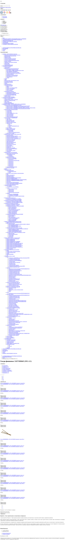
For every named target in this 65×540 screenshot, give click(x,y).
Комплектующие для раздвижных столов (11, 80)
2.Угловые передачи (12, 318)
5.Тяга (10, 291)
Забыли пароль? (8, 7)
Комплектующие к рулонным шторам (11, 109)
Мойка (7, 86)
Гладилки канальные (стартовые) (10, 58)
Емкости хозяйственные (8, 98)
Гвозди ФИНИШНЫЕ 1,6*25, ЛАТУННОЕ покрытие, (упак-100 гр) (12, 498)
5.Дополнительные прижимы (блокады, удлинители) (18, 321)
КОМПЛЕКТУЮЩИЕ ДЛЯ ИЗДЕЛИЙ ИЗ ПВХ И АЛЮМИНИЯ (14, 104)
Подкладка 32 (11, 161)
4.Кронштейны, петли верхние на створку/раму (17, 330)
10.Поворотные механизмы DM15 (14, 269)
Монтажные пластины (10, 176)
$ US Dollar (4, 22)
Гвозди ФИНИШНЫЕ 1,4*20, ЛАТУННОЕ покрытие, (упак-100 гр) (12, 439)
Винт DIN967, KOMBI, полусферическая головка (15, 70)
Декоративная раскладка (10, 154)
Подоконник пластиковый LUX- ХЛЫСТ (13, 198)
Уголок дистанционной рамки (11, 166)
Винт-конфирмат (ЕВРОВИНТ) (12, 71)
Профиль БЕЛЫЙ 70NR (10, 240)
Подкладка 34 (11, 162)
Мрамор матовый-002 (12, 220)
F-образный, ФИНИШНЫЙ (13, 194)
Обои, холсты (6, 101)
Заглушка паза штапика (10, 140)
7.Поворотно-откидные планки (14, 279)
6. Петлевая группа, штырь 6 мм (14, 278)
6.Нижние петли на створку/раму (14, 322)
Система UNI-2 (9, 112)
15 (2, 376)
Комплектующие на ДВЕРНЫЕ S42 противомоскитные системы (17, 106)
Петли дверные (9, 127)
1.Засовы (10, 317)
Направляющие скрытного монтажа (12, 93)
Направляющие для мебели (9, 91)
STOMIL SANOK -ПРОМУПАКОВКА (13, 251)
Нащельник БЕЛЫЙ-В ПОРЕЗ (11, 178)
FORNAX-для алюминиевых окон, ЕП (13, 282)
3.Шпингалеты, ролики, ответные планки (16, 289)
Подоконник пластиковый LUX (10, 197)
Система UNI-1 (9, 111)
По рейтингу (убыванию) (6, 370)
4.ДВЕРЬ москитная (10, 342)
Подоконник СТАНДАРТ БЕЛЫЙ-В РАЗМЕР (14, 202)
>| (2, 508)
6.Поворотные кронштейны (13, 332)
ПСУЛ (10, 172)
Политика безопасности (6, 533)
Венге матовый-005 (12, 216)
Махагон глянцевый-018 (13, 211)
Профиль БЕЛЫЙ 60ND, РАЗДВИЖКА (13, 241)
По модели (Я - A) (5, 372)
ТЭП (7, 255)
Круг (9, 124)
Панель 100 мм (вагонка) (13, 188)
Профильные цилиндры (10, 129)
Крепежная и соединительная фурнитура (11, 68)
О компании (4, 349)
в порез (7, 253)
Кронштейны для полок (8, 82)
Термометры (8, 151)
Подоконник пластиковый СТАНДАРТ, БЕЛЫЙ (12, 200)
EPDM (7, 250)
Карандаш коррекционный (11, 142)
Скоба (10, 126)
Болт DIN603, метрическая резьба (12, 69)
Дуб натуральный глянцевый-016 (14, 209)
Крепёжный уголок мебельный (11, 75)
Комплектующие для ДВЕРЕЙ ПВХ (10, 117)
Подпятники (8, 146)
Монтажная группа (7, 169)
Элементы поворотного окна (14, 285)
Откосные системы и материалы (10, 185)
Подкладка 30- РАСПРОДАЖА (14, 160)
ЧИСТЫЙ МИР (5, 48)
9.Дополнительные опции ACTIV (14, 316)
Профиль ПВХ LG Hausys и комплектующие (12, 237)
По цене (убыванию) (6, 369)
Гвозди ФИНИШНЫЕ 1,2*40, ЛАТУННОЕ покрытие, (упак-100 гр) (12, 413)
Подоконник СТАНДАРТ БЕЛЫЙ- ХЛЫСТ (14, 201)
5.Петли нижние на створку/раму (14, 331)
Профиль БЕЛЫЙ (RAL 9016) (14, 229)
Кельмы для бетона (7, 61)
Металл (5, 168)
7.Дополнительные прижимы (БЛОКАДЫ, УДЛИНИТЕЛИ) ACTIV (20, 314)
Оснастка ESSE (9, 336)
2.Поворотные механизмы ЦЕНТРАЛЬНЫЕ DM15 (17, 300)
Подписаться (3, 513)
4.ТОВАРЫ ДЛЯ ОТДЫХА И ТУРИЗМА (9, 41)
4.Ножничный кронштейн (13, 302)
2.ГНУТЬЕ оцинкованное (10, 340)
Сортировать (3, 363)
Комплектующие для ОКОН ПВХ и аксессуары (12, 134)
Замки (5, 79)
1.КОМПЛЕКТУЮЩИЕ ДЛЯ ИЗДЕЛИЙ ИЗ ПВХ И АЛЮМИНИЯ (14, 38)
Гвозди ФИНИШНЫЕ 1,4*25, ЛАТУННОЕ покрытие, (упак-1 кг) (11, 446)
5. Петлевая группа (12, 263)
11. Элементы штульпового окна (14, 259)
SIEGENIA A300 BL (10, 294)
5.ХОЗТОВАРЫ (5, 42)
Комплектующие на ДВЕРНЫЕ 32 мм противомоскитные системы (18, 105)
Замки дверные (9, 119)
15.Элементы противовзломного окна (15, 274)
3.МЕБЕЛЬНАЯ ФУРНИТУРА (7, 40)
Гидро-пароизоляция (10, 170)
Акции (3, 50)
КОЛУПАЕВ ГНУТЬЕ (10, 344)
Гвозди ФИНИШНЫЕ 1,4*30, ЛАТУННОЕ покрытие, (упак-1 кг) (11, 461)
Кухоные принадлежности (9, 103)
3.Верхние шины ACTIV (13, 310)
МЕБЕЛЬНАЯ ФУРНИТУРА (7, 65)
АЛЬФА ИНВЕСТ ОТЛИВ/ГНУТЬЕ (12, 343)
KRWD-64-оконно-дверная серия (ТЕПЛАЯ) (14, 227)
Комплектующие (7, 56)
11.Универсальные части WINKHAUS (15, 327)
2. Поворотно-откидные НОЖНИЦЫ (15, 260)
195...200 (10, 346)
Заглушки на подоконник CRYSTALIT (13, 204)
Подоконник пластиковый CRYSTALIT (11, 203)
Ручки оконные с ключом (10, 150)
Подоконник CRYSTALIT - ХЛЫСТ (12, 205)
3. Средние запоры (12, 261)
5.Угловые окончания (12, 277)
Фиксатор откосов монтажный (14, 192)
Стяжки (7, 77)
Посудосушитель (9, 90)
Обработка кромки (7, 57)
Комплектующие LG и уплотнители (12, 238)
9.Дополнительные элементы (14, 281)
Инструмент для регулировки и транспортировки (15, 173)
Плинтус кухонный (9, 89)
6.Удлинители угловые (12, 304)
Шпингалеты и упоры (10, 133)
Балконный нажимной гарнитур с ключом (13, 136)
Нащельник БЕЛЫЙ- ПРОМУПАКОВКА (13, 177)
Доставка (4, 49)
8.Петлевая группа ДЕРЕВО (13, 306)
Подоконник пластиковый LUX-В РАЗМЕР (14, 199)
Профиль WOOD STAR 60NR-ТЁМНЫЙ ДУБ (14, 245)
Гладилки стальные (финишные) (10, 59)
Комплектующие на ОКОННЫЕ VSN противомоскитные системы (18, 108)
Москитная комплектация (13, 234)
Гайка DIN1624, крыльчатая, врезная (12, 72)
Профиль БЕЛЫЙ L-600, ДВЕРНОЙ (12, 242)
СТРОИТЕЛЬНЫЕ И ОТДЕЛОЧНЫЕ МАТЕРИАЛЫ (11, 47)
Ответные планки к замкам (11, 122)
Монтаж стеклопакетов (10, 175)
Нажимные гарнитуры (10, 121)
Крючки (5, 83)
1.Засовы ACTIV (11, 308)
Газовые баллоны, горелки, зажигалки (11, 99)
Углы (9, 196)
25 (2, 377)
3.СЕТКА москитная (10, 341)
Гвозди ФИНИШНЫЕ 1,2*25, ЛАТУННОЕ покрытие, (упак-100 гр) (12, 384)
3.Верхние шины (11, 319)
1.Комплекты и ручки (12, 287)
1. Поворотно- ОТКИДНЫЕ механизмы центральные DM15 (19, 257)
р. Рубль (4, 23)
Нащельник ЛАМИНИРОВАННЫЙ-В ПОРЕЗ (14, 180)
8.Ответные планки (12, 280)
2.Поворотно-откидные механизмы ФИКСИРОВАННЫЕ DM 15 (20, 275)
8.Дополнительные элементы (14, 324)
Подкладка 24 (11, 159)
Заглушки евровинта (10, 74)
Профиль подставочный (10, 147)
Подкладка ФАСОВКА (13, 158)
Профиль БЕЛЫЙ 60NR (10, 239)
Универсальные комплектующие (12, 116)
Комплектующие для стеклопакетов (10, 152)
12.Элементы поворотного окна (14, 271)
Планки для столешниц (10, 88)
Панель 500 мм (11, 191)
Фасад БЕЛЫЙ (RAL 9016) (13, 225)
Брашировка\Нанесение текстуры (10, 55)
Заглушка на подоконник (10, 139)
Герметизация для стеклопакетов (12, 153)
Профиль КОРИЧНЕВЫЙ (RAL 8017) (15, 230)
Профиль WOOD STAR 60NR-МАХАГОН (13, 244)
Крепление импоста (9, 143)
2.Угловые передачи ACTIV (13, 309)
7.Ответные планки (12, 323)
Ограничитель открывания (11, 144)
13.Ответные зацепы (12, 298)
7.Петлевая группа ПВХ (13, 305)
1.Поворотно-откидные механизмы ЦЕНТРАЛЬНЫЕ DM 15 (19, 268)
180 (9, 345)
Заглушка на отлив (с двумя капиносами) (13, 138)
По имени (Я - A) (5, 367)
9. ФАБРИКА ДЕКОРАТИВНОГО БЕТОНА (10, 44)
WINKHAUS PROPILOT (10, 325)
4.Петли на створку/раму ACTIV (14, 311)
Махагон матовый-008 (12, 219)
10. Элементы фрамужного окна (14, 258)
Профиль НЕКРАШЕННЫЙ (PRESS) (15, 231)
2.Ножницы (11, 288)
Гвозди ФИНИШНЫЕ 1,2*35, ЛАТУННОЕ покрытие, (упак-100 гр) (12, 406)
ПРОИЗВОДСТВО (7, 338)
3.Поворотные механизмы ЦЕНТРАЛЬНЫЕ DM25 (17, 301)
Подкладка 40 (11, 164)
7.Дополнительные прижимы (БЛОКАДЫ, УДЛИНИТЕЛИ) (19, 333)
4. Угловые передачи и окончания (14, 262)
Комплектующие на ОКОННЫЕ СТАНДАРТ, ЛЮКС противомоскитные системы (20, 107)
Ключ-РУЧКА (11, 131)
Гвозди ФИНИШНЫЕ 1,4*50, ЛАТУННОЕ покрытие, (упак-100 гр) (12, 490)
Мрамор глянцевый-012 (13, 212)
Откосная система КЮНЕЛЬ (13, 186)
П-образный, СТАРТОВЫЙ (13, 195)
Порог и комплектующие (10, 128)
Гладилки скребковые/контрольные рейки (11, 60)
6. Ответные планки (12, 264)
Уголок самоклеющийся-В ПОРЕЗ (12, 184)
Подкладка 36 (11, 163)
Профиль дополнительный (11, 247)
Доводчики (8, 118)
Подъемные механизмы (8, 81)
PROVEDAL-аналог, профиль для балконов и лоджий (15, 232)
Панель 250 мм (11, 189)
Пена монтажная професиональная (12, 182)
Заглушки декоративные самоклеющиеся (13, 73)
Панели (7, 187)
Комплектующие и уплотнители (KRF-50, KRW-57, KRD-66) (19, 224)
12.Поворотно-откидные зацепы (14, 297)
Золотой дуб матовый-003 (13, 218)
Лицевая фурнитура (7, 84)
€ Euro (4, 21)
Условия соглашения (6, 534)
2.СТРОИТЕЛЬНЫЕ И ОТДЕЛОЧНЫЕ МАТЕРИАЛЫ (12, 39)
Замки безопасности (10, 141)
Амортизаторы (7, 67)
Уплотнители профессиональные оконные (11, 249)
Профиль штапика (9, 248)
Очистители (8, 181)
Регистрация (2, 7)
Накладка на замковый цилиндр (14, 132)
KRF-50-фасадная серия (10, 223)
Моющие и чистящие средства (9, 100)
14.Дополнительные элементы (14, 299)
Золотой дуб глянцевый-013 (13, 210)
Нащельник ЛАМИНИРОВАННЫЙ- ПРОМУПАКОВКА (16, 179)
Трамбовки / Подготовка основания (10, 62)
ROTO (7, 292)
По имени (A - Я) (5, 366)
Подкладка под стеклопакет (11, 157)
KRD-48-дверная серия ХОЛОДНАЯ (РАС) (13, 222)
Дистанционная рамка (10, 156)
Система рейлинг (7, 95)
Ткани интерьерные (9, 114)
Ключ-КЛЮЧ (11, 130)
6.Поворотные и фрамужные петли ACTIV (16, 313)
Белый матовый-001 (12, 215)
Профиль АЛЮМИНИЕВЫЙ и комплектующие (12, 221)
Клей (7, 174)
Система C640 (11, 235)
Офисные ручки (9, 123)
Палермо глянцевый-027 (13, 213)
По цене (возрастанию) (6, 368)
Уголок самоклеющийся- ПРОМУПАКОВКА (14, 183)
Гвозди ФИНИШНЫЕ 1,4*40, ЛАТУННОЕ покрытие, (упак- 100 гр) (12, 483)
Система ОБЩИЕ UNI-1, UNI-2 (12, 113)
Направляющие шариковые (11, 94)
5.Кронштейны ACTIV (13, 312)
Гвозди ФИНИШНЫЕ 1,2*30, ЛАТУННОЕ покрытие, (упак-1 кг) (11, 391)
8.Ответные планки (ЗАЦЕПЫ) (14, 334)
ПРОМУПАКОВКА (10, 254)
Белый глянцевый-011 (12, 206)
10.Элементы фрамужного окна (14, 296)
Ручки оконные (9, 149)
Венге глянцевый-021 (12, 208)
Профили (8, 193)
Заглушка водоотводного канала (12, 137)
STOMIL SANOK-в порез (10, 252)
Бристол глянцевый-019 (13, 207)
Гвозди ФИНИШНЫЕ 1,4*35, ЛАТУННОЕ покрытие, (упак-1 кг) (11, 476)
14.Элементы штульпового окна (14, 273)
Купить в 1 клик (3, 389)
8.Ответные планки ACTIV (13, 315)
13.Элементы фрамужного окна (14, 272)
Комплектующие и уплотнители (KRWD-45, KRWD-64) (18, 228)
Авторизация (4, 17)
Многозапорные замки (10, 120)
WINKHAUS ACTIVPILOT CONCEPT (13, 307)
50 (2, 378)
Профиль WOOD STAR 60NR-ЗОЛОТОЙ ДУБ (14, 243)
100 (3, 379)
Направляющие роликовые (11, 92)
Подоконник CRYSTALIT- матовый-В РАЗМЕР (14, 214)
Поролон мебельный (8, 102)
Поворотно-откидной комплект (14, 283)
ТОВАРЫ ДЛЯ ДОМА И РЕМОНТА (8, 97)
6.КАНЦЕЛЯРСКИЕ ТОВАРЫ (7, 43)
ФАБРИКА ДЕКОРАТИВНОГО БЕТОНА (9, 353)
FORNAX (8, 267)
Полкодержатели (9, 76)
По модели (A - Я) (5, 371)
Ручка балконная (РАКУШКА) (11, 148)
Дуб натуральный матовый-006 (14, 217)
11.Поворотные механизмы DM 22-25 (15, 270)
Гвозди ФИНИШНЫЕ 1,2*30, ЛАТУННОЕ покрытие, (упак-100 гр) (12, 398)
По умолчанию (5, 365)
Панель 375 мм (11, 190)
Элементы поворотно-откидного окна (15, 284)
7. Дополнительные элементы (14, 265)
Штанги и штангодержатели (9, 96)
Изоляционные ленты (12, 171)
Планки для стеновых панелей (11, 87)
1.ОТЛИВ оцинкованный (10, 339)
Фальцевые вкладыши (10, 167)
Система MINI (8, 110)
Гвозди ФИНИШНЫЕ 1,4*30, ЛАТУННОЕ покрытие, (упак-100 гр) (12, 468)
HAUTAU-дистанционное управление (13, 286)
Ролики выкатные (7, 66)
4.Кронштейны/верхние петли (14, 320)
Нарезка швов (6, 63)
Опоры (5, 78)
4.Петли (10, 290)
